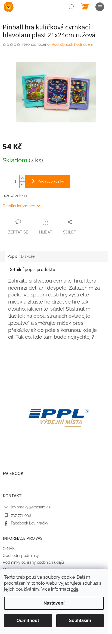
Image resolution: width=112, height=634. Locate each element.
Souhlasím (80, 620)
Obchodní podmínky (21, 555)
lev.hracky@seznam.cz (31, 507)
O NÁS (9, 549)
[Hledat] (71, 6)
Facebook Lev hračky (29, 523)
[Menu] (99, 6)
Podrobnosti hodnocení (72, 44)
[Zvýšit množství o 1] (22, 178)
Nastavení (53, 603)
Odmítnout (28, 620)
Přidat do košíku (51, 181)
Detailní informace (19, 206)
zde (74, 589)
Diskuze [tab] (28, 256)
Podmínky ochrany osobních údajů (33, 562)
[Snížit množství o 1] (22, 184)
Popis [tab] (12, 256)
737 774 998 (21, 515)
